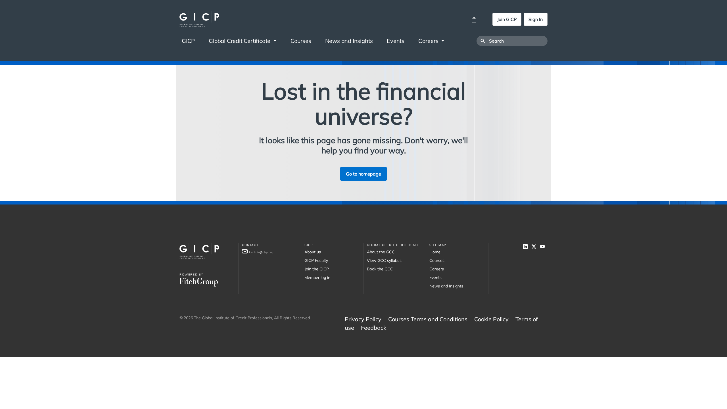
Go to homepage (363, 174)
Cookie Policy (491, 319)
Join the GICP (316, 269)
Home (434, 251)
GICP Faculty (316, 260)
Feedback (373, 327)
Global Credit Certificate (240, 40)
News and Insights (349, 40)
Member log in (317, 277)
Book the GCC (380, 269)
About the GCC (381, 251)
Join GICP (507, 19)
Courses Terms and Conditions (427, 319)
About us (312, 251)
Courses (301, 40)
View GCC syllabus (384, 260)
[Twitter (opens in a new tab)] (536, 246)
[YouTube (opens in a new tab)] (544, 246)
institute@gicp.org (261, 252)
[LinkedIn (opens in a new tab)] (527, 246)
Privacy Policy (363, 319)
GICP (188, 40)
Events (395, 40)
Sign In (535, 19)
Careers (429, 40)
